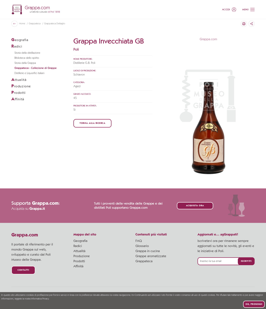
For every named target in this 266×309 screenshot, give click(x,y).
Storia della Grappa (25, 63)
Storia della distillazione (27, 53)
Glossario (142, 246)
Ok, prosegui (254, 304)
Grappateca (35, 23)
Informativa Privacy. (40, 299)
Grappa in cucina (147, 251)
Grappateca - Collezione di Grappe (35, 68)
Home (22, 23)
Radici (77, 246)
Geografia (80, 241)
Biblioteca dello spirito (26, 58)
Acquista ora (195, 206)
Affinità (78, 266)
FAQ (138, 241)
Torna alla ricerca (92, 123)
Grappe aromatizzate (150, 256)
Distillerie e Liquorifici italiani (29, 73)
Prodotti (79, 261)
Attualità (79, 251)
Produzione (81, 256)
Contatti (23, 270)
